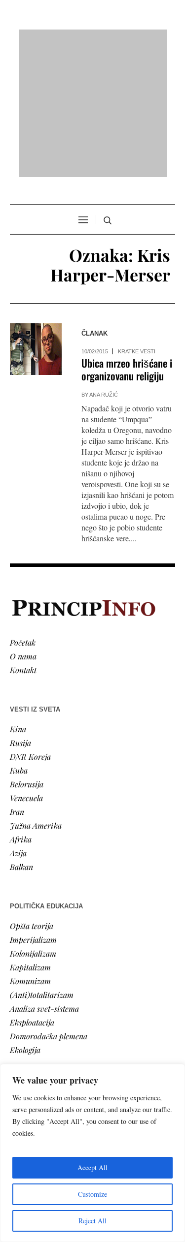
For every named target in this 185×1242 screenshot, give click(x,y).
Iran (17, 812)
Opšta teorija (31, 926)
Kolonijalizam (33, 953)
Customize (92, 1194)
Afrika (21, 839)
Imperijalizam (33, 939)
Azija (18, 853)
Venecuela (26, 798)
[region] (92, 1153)
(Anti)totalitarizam (42, 995)
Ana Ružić (103, 395)
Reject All (92, 1220)
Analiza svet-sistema (44, 1008)
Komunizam (30, 981)
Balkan (21, 867)
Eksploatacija (32, 1022)
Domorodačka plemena (48, 1036)
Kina (18, 729)
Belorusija (26, 784)
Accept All (92, 1167)
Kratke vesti (136, 351)
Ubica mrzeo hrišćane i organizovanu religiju (126, 369)
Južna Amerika (36, 825)
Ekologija (25, 1050)
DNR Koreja (30, 756)
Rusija (20, 743)
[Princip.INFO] (93, 103)
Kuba (19, 770)
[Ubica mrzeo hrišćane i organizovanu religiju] (36, 349)
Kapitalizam (30, 967)
